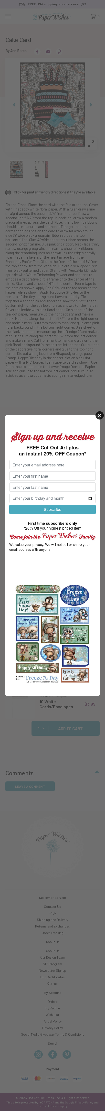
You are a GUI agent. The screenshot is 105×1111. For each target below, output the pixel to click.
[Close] (99, 415)
